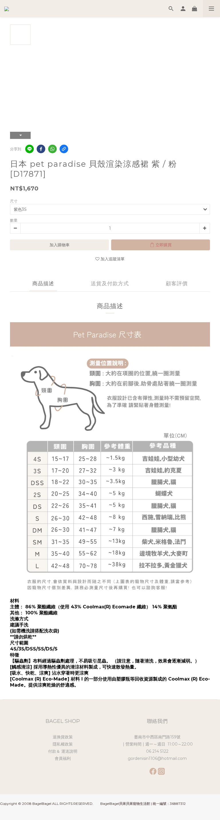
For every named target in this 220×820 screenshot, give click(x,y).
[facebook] (41, 149)
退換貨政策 (63, 737)
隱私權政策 (63, 744)
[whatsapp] (52, 149)
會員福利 (63, 758)
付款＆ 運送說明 (62, 751)
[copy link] (64, 149)
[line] (29, 149)
